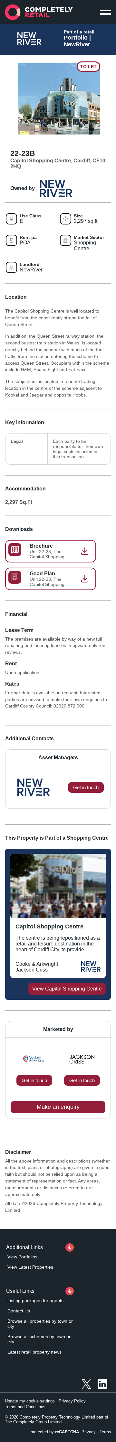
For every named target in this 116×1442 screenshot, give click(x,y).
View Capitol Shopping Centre (67, 988)
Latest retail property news (34, 1352)
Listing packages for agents (35, 1300)
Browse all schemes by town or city (39, 1339)
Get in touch (34, 1080)
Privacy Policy (72, 1401)
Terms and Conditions (25, 1406)
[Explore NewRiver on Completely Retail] (91, 969)
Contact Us (18, 1310)
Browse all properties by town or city (40, 1324)
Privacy (89, 1431)
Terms (105, 1431)
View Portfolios (22, 1256)
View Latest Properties (30, 1267)
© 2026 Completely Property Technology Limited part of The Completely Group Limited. (56, 1419)
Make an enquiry (58, 1107)
